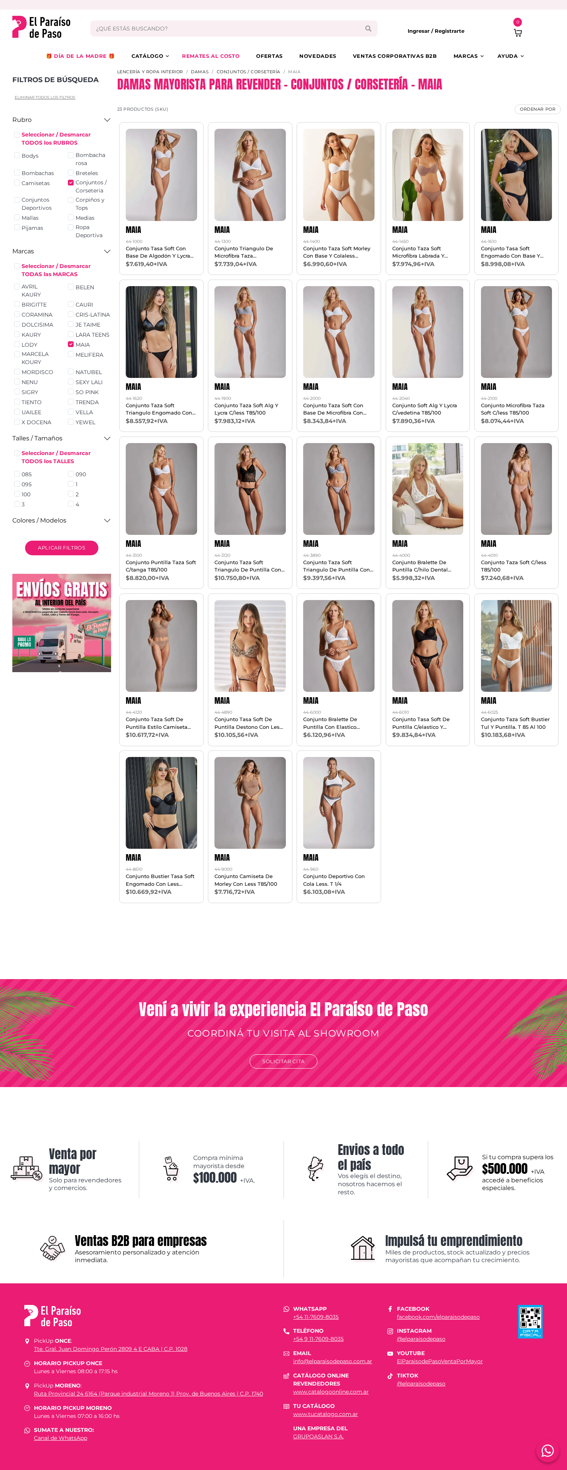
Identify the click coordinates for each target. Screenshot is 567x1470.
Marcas (466, 56)
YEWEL (85, 422)
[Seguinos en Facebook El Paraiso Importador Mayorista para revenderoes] (390, 1308)
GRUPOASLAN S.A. (318, 1436)
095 (27, 484)
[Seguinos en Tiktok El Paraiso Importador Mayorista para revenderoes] (390, 1375)
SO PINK (87, 392)
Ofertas (269, 56)
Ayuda (508, 56)
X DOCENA (36, 422)
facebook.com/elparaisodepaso (438, 1316)
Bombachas (38, 173)
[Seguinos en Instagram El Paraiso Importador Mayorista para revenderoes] (390, 1330)
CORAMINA (37, 314)
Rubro (22, 119)
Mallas (30, 217)
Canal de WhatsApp (60, 1438)
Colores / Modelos (39, 520)
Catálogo (147, 56)
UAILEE (31, 412)
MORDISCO (37, 372)
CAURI (84, 304)
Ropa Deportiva (89, 231)
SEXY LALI (89, 382)
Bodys (30, 155)
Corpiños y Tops (90, 203)
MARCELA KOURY (35, 358)
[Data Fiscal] (530, 1321)
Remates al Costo (211, 56)
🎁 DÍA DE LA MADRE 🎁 (80, 56)
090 (81, 474)
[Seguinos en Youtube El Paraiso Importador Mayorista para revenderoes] (390, 1353)
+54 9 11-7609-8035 (318, 1338)
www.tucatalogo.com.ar (325, 1414)
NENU (30, 382)
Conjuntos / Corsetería (248, 71)
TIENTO (32, 402)
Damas (200, 71)
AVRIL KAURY (31, 290)
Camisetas (36, 183)
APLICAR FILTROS (62, 548)
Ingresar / (421, 31)
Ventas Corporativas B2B (395, 56)
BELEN (85, 287)
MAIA (83, 344)
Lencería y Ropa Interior (150, 71)
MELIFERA (89, 354)
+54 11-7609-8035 (316, 1316)
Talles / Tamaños (37, 438)
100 (26, 494)
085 (27, 474)
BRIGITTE (34, 304)
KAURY (31, 334)
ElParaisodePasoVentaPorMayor (440, 1361)
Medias (85, 217)
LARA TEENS (93, 334)
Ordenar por (537, 109)
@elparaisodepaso (421, 1338)
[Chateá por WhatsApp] (547, 1450)
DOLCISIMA (37, 324)
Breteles (87, 173)
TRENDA (87, 402)
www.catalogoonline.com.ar (331, 1391)
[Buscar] (368, 28)
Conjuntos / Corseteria (91, 186)
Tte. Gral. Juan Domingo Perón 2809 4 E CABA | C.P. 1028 (110, 1348)
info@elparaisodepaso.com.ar (332, 1361)
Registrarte (449, 31)
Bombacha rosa (90, 159)
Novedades (317, 56)
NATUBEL (89, 372)
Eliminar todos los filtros (45, 97)
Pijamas (32, 227)
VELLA (84, 412)
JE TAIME (88, 324)
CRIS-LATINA (93, 314)
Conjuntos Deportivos (37, 203)
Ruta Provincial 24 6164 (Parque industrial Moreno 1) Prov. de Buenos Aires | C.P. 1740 (148, 1393)
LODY (29, 344)
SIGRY (30, 392)
